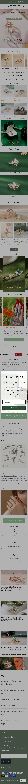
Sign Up (14, 408)
